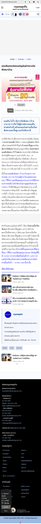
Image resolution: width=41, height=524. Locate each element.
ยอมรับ (6, 507)
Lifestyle (23, 464)
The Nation (6, 486)
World (4, 460)
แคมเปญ (19, 348)
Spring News (25, 493)
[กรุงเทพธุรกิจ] (20, 7)
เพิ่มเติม (6, 503)
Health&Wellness (26, 460)
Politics (5, 464)
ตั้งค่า (6, 511)
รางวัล (12, 348)
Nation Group (25, 486)
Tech (22, 453)
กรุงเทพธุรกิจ (25, 490)
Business (21, 59)
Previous (4, 358)
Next (36, 358)
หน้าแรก (12, 59)
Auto (22, 457)
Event (4, 471)
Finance (23, 450)
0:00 (6, 14)
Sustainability (7, 457)
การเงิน (29, 59)
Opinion (23, 467)
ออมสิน (5, 348)
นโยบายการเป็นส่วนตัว (27, 471)
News (4, 467)
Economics (6, 450)
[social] (25, 2)
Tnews (23, 496)
